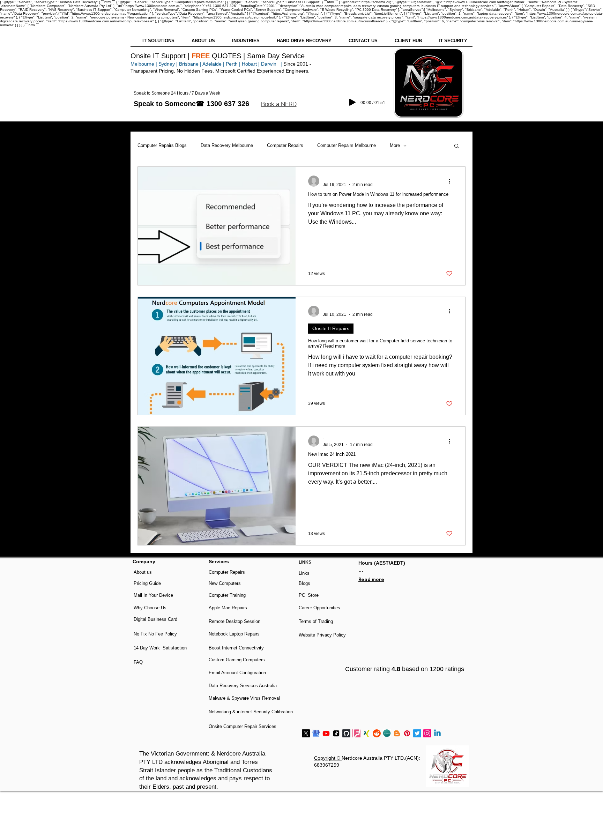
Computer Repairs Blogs (162, 145)
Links (304, 573)
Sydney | (167, 64)
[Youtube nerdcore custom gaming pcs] (326, 733)
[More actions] (451, 181)
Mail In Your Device (154, 595)
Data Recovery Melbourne (227, 145)
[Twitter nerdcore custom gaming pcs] (417, 733)
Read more (371, 579)
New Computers (225, 583)
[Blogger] (397, 733)
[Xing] (367, 733)
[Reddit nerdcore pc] (377, 733)
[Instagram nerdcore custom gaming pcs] (427, 733)
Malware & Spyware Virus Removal (244, 698)
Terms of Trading (316, 621)
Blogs (304, 583)
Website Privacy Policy (322, 635)
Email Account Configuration (237, 672)
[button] (278, 104)
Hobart (249, 64)
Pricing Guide (147, 583)
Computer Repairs (285, 145)
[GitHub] (346, 733)
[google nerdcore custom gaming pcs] (316, 733)
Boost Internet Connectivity (236, 647)
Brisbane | (190, 64)
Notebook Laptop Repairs (235, 634)
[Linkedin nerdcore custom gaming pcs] (437, 733)
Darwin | (272, 64)
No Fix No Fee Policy (155, 634)
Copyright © (328, 758)
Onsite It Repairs (330, 328)
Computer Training (227, 595)
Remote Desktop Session (234, 621)
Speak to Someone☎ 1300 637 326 (191, 103)
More (395, 145)
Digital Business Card (155, 619)
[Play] (352, 102)
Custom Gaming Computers (237, 659)
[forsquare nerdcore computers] (356, 733)
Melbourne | (144, 64)
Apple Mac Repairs (228, 607)
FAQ (138, 662)
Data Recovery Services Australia (243, 685)
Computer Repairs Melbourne (346, 145)
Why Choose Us (150, 607)
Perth (232, 64)
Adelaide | (213, 64)
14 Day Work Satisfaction (160, 647)
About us (143, 572)
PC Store (309, 595)
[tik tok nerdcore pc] (336, 733)
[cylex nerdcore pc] (387, 733)
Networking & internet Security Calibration (251, 711)
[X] (306, 733)
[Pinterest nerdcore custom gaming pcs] (407, 733)
